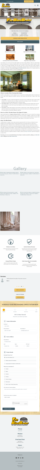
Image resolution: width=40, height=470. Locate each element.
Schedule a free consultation (20, 38)
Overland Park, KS (22, 68)
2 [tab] (18, 286)
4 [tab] (21, 286)
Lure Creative (20, 466)
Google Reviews (20, 297)
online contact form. (13, 136)
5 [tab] (23, 286)
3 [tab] (20, 286)
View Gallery (20, 41)
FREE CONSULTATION (28, 1)
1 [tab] (16, 286)
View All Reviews (20, 290)
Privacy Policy (20, 463)
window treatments (28, 131)
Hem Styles (13, 52)
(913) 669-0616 (10, 1)
